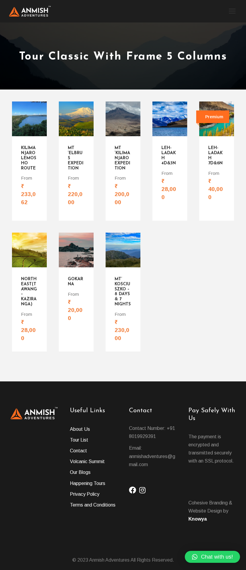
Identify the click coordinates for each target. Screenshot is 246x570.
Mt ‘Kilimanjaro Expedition (122, 158)
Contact (78, 450)
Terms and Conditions (93, 504)
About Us (80, 429)
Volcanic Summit (87, 461)
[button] (212, 557)
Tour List (79, 439)
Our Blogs (80, 472)
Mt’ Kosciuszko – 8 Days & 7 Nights (123, 292)
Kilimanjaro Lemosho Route (28, 158)
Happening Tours (87, 483)
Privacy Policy (84, 494)
